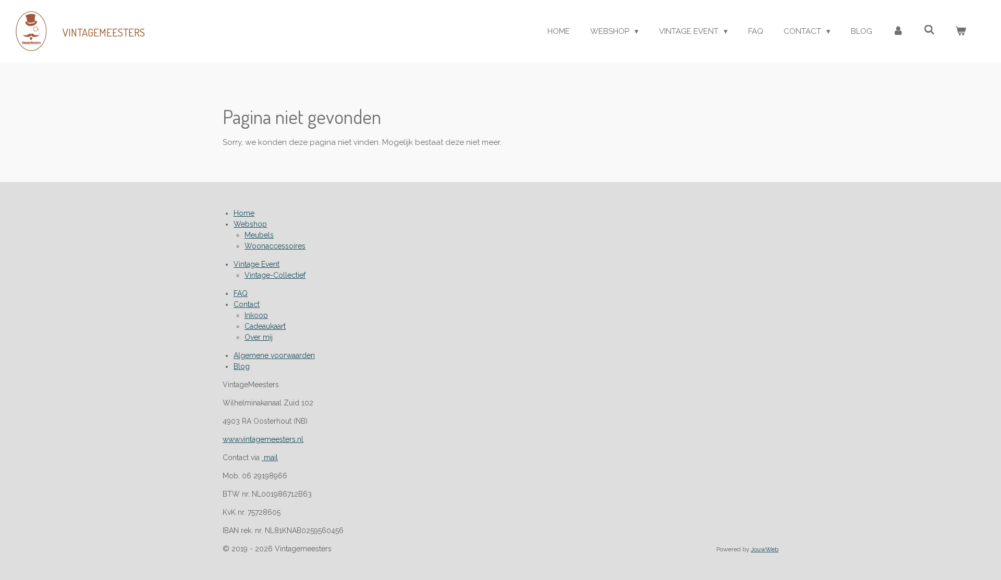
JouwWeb (764, 549)
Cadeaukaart (265, 326)
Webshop (250, 224)
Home (244, 213)
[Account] (898, 31)
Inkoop (256, 315)
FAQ (241, 293)
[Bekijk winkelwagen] (960, 31)
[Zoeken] (929, 30)
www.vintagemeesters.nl (263, 439)
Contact (247, 304)
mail (270, 457)
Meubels (259, 235)
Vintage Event (256, 264)
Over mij (259, 337)
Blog (242, 366)
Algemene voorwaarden (274, 355)
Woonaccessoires (275, 246)
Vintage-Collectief (275, 275)
